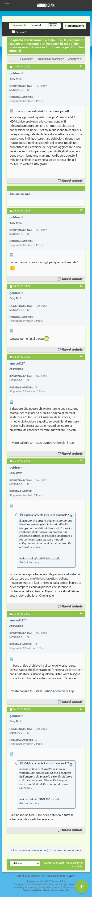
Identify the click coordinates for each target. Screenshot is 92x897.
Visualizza (73, 58)
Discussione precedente (29, 850)
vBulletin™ (45, 881)
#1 (81, 66)
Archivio (77, 866)
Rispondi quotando (72, 181)
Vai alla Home (74, 862)
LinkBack (25, 58)
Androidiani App (63, 443)
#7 (81, 709)
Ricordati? (20, 32)
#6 (81, 613)
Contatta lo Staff (54, 862)
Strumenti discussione (49, 58)
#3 (81, 286)
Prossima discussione (64, 850)
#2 (81, 210)
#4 (81, 356)
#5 (81, 460)
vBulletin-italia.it (60, 890)
